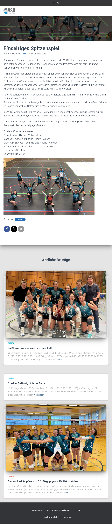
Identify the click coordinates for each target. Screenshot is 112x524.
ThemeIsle (66, 517)
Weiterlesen (57, 359)
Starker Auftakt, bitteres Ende (26, 383)
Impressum (37, 510)
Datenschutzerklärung (58, 510)
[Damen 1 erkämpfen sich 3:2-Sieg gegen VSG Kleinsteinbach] (56, 438)
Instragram (58, 3)
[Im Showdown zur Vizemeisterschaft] (56, 304)
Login (77, 510)
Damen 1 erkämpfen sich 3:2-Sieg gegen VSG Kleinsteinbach (44, 481)
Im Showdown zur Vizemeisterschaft (30, 348)
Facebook (54, 3)
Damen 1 (20, 219)
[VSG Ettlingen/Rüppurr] (10, 11)
